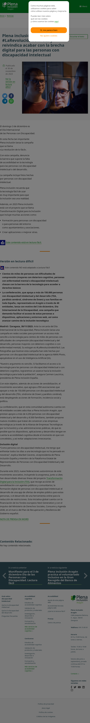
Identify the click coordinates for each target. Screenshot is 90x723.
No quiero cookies (48, 35)
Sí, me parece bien (48, 30)
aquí (56, 21)
